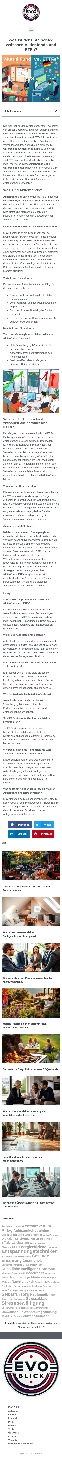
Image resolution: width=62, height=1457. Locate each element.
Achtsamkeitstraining (31, 1230)
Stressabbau (36, 1299)
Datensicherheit (33, 1235)
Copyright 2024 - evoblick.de (31, 1454)
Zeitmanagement (36, 1315)
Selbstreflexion (43, 1294)
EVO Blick (13, 1407)
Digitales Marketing (49, 1235)
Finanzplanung (24, 1256)
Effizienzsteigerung (15, 1242)
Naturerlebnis (41, 1282)
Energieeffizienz (32, 1247)
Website (12, 1440)
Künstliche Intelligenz (20, 1269)
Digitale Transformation (18, 1238)
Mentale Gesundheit (13, 1273)
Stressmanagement (11, 1308)
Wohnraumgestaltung (40, 1312)
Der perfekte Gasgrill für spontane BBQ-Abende (30, 1069)
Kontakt (12, 1436)
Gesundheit (32, 1260)
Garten (12, 1414)
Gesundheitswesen (32, 1265)
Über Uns (13, 1432)
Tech (11, 1429)
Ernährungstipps (9, 1256)
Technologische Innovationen (34, 1308)
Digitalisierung (44, 1238)
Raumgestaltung (17, 1290)
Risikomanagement (36, 1290)
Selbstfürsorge (17, 1294)
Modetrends (34, 1273)
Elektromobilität (10, 1247)
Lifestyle (10, 1323)
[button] (31, 29)
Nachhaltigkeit (23, 1281)
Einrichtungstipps (37, 1243)
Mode (11, 1421)
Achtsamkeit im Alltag (26, 1228)
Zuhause (13, 1411)
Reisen (12, 1425)
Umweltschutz (12, 1312)
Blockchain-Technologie (13, 1235)
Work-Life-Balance (12, 1316)
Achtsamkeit (11, 1226)
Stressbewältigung (23, 1303)
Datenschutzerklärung (20, 1443)
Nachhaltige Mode (25, 1277)
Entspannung (53, 1247)
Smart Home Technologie (13, 1299)
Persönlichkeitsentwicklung (28, 1286)
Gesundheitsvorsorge (12, 1265)
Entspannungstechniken (30, 1251)
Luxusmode (47, 1269)
